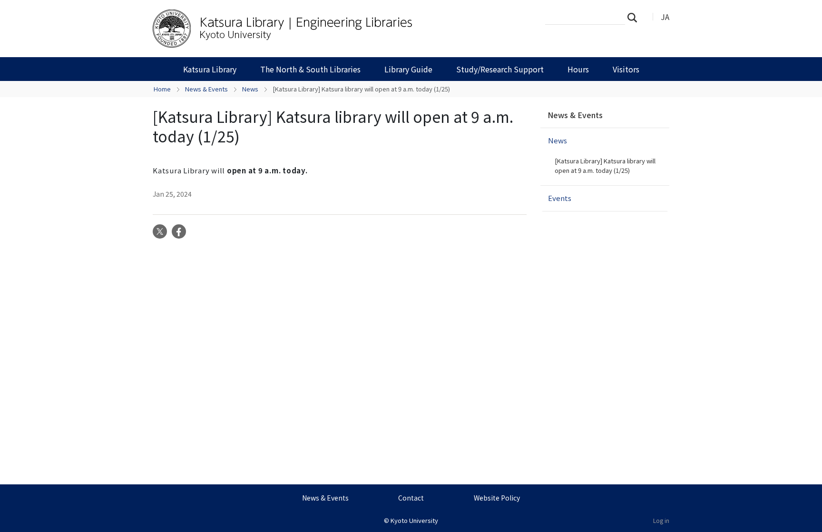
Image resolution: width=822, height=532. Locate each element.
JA (665, 16)
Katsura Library (209, 69)
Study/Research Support (500, 69)
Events (559, 198)
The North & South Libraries (310, 69)
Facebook (179, 231)
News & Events (206, 88)
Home (162, 88)
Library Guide (408, 69)
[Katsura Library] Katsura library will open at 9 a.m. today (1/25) (605, 165)
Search (635, 17)
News (250, 88)
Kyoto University (414, 520)
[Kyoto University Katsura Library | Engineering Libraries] (305, 29)
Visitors (626, 69)
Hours (578, 69)
